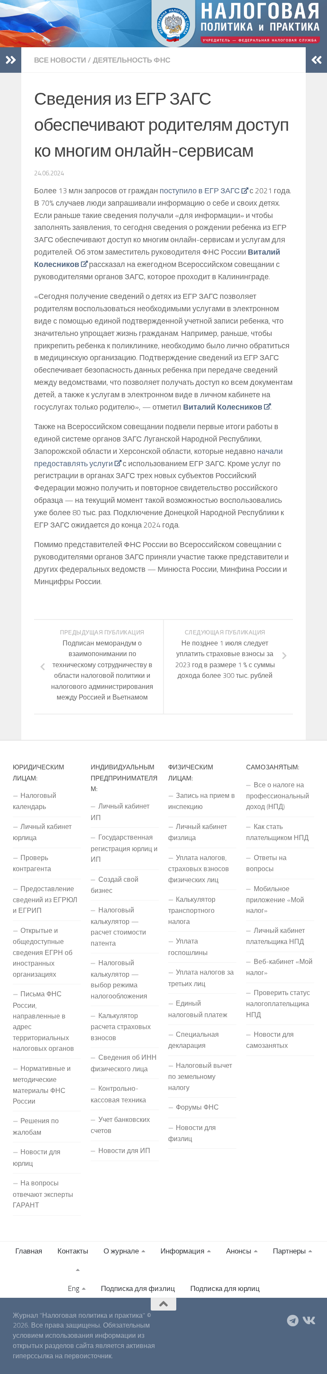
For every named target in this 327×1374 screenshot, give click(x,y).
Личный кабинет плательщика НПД (275, 936)
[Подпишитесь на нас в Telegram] (293, 1321)
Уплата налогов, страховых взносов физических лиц (198, 868)
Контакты (72, 1250)
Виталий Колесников (222, 407)
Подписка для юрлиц (225, 1288)
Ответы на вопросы (266, 863)
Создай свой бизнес (114, 884)
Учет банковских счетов (120, 1125)
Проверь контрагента (32, 863)
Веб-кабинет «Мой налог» (279, 967)
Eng (73, 1288)
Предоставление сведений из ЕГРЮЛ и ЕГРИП (45, 899)
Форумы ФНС (197, 1107)
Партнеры (289, 1250)
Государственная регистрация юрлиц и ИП (124, 848)
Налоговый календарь (34, 801)
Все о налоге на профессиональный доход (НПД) (277, 796)
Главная (28, 1250)
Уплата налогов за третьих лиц (201, 977)
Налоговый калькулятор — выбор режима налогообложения (119, 979)
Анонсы (238, 1250)
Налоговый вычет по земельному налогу (200, 1076)
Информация (182, 1250)
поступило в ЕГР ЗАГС (200, 190)
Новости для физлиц (192, 1133)
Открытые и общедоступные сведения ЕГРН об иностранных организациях (42, 952)
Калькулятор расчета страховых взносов (121, 1026)
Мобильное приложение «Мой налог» (275, 899)
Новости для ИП (124, 1150)
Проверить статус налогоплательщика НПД (278, 1003)
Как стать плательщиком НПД (277, 832)
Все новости (60, 60)
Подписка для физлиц (138, 1288)
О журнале (121, 1250)
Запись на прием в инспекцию (201, 801)
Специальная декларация (193, 1039)
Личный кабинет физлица (197, 832)
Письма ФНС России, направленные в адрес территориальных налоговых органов (43, 1021)
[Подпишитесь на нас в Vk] (308, 1321)
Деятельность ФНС (131, 60)
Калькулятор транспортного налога (191, 910)
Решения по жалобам (36, 1126)
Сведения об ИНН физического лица (124, 1062)
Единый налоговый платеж (197, 1008)
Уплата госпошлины (188, 946)
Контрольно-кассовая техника (118, 1093)
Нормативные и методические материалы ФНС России (42, 1084)
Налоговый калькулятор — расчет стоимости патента (118, 926)
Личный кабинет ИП (120, 811)
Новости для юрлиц (36, 1157)
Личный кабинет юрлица (42, 832)
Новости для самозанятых (270, 1039)
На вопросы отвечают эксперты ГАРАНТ (43, 1194)
